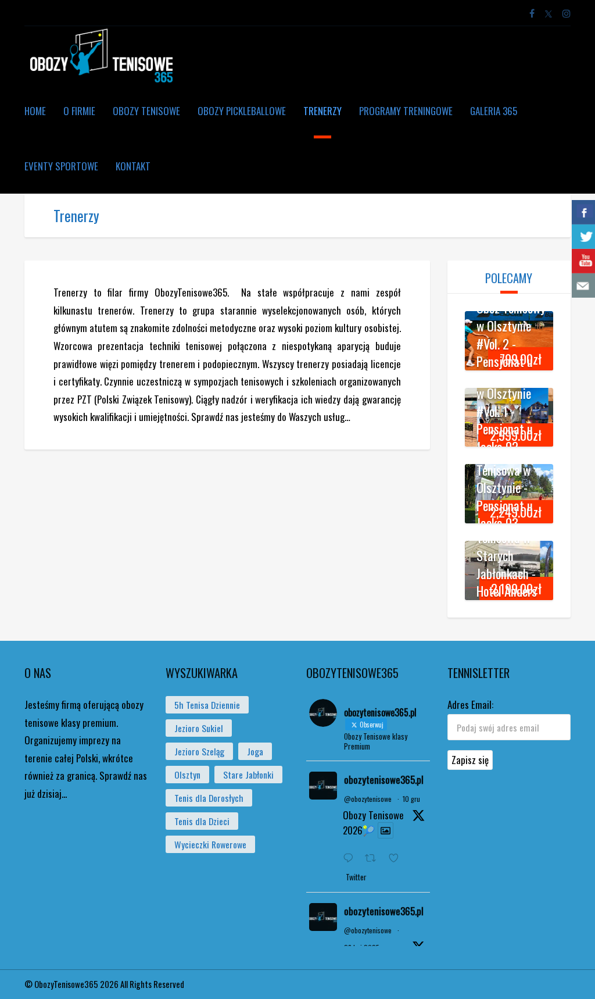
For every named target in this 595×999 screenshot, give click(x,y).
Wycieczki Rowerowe (210, 844)
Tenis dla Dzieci (202, 821)
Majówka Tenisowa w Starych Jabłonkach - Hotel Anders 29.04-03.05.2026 (506, 573)
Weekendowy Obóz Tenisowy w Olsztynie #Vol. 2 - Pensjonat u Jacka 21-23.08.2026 (511, 343)
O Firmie (79, 111)
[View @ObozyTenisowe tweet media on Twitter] (385, 830)
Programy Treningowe (406, 111)
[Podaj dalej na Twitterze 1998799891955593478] (374, 858)
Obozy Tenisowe (146, 111)
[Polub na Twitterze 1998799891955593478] (397, 858)
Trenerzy (322, 111)
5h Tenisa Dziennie (207, 705)
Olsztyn (187, 775)
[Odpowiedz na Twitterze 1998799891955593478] (351, 858)
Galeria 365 (493, 111)
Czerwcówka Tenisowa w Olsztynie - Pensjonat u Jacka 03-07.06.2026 (505, 496)
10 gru (411, 799)
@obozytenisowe (368, 799)
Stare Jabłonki (248, 775)
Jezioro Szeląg (199, 751)
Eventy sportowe (61, 166)
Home (35, 111)
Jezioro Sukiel (198, 728)
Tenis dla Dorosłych (208, 798)
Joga (255, 751)
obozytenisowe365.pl (384, 779)
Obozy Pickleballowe (242, 111)
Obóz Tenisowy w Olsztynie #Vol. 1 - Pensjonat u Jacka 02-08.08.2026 (511, 420)
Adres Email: (470, 704)
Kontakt (133, 166)
